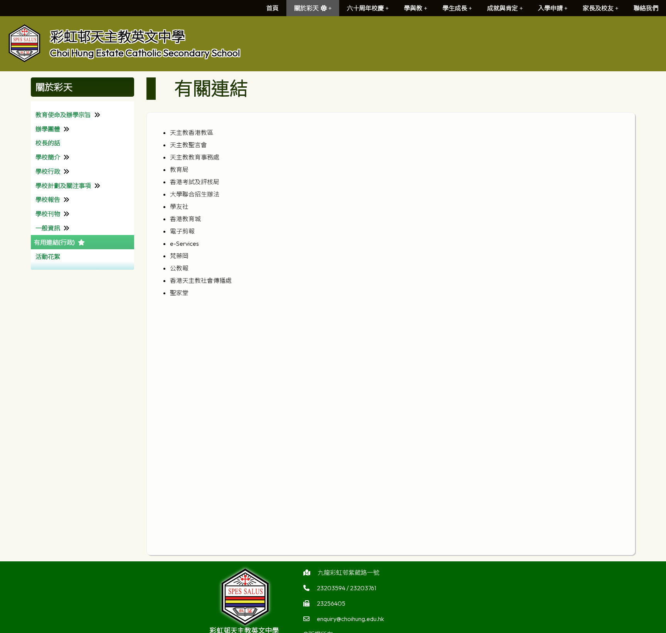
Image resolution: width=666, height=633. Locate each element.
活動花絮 (47, 256)
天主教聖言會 (188, 145)
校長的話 (47, 143)
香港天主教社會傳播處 (201, 280)
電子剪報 (182, 231)
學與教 (413, 8)
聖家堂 (179, 293)
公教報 (179, 268)
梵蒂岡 (179, 256)
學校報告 (47, 199)
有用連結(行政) (54, 242)
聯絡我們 (646, 8)
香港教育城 (185, 219)
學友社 (179, 206)
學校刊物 (47, 214)
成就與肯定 (502, 8)
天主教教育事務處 (194, 157)
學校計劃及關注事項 (63, 186)
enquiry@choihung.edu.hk (350, 619)
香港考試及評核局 (194, 182)
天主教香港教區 (191, 132)
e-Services (184, 243)
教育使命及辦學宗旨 (63, 115)
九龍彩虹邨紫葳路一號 (348, 572)
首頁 (272, 8)
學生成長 (454, 8)
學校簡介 (47, 157)
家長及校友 (598, 8)
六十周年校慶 (365, 8)
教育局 (179, 169)
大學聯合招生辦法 (194, 194)
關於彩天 (306, 8)
